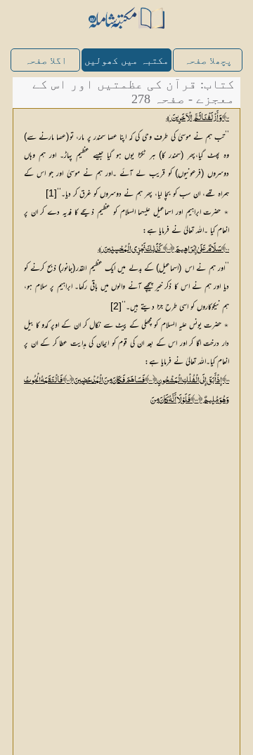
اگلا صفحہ (46, 60)
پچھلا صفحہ (208, 60)
